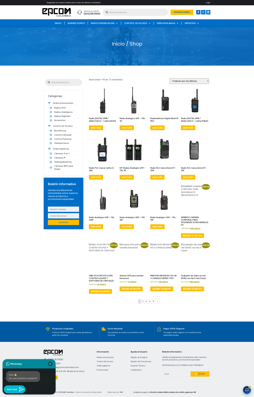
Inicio (58, 23)
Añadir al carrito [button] (192, 235)
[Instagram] (203, 12)
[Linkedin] (208, 12)
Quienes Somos (76, 23)
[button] (50, 364)
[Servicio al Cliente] (80, 12)
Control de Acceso (135, 23)
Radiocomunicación (102, 23)
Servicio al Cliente (91, 11)
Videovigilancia (166, 23)
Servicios (190, 23)
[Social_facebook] (198, 12)
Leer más (96, 127)
